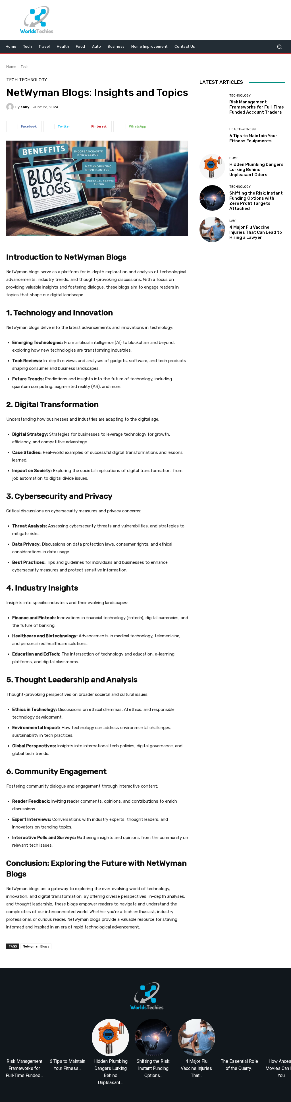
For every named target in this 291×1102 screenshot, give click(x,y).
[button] (279, 46)
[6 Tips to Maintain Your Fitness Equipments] (212, 135)
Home (11, 66)
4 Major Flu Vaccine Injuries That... (196, 1068)
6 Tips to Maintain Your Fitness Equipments (253, 138)
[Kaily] (10, 106)
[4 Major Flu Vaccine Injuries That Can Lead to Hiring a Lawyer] (212, 229)
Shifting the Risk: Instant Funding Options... (153, 1068)
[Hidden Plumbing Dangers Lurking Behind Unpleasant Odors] (212, 167)
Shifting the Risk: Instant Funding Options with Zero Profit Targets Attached (256, 201)
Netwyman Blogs (36, 946)
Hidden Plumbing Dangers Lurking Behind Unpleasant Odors (256, 169)
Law (232, 220)
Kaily (24, 107)
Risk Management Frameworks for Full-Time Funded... (24, 1068)
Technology (33, 80)
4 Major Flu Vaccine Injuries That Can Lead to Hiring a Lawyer (255, 232)
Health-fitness (242, 129)
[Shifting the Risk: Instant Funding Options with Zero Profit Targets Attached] (212, 198)
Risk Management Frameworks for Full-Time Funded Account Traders (256, 107)
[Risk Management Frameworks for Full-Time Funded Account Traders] (212, 104)
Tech (24, 66)
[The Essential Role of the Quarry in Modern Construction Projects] (239, 1037)
